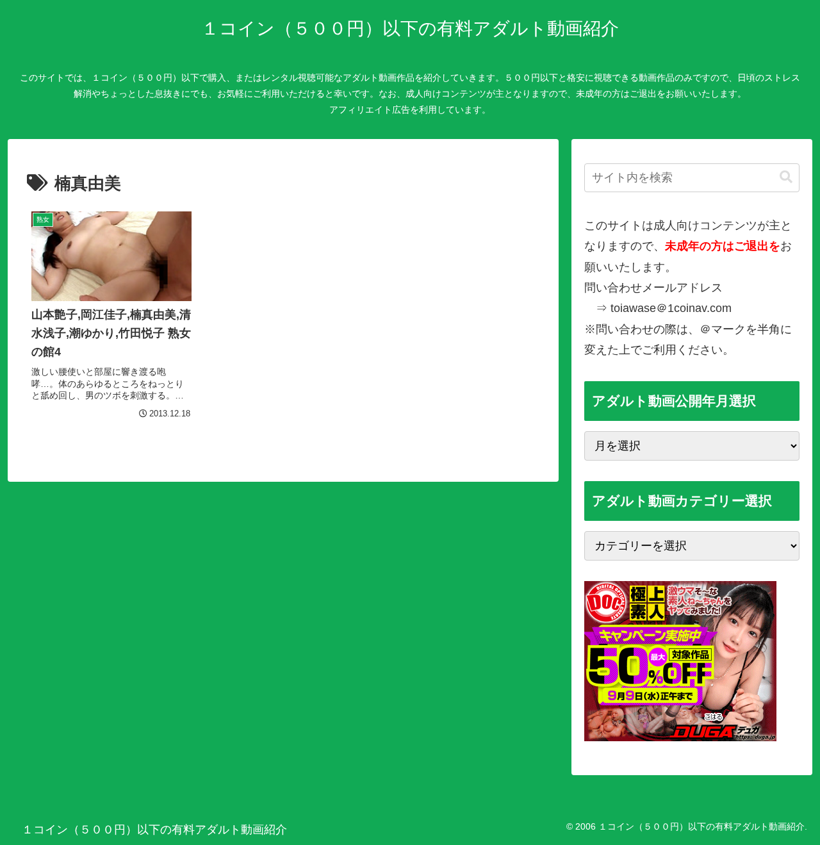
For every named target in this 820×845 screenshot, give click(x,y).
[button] (786, 177)
